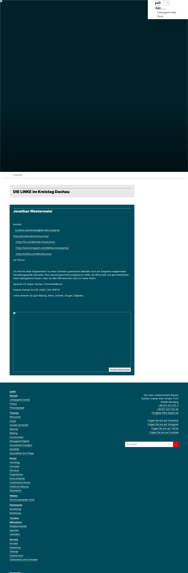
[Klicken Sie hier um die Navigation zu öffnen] (182, 5)
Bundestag (15, 509)
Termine (14, 518)
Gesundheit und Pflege (22, 453)
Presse (160, 16)
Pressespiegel (17, 407)
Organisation (16, 474)
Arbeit (13, 421)
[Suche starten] (175, 444)
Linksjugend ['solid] (166, 12)
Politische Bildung (19, 486)
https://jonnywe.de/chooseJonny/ (31, 236)
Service (14, 539)
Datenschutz (16, 555)
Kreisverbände (17, 478)
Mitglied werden (18, 526)
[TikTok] (19, 5)
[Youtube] (23, 5)
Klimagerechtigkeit (19, 441)
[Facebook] (11, 5)
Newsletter (15, 490)
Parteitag (15, 462)
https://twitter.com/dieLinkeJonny (33, 254)
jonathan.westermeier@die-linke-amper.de (37, 230)
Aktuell (14, 395)
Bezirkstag (15, 513)
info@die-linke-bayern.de (165, 413)
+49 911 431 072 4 (168, 405)
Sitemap (14, 551)
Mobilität (14, 449)
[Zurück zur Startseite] (10, 174)
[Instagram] (15, 5)
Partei (13, 458)
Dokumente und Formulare (24, 559)
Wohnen (14, 429)
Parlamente (17, 175)
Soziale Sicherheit (19, 425)
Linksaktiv (15, 534)
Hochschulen (16, 437)
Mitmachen (16, 522)
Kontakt (14, 543)
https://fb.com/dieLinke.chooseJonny (35, 242)
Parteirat (14, 470)
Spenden (14, 530)
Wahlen (14, 495)
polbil (13, 391)
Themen (14, 413)
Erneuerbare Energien (21, 445)
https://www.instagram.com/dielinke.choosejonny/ (42, 248)
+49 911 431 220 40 (167, 409)
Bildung (14, 433)
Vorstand (14, 466)
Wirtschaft (15, 417)
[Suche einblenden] (175, 5)
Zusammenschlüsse (20, 482)
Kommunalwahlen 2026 (22, 499)
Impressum (15, 547)
